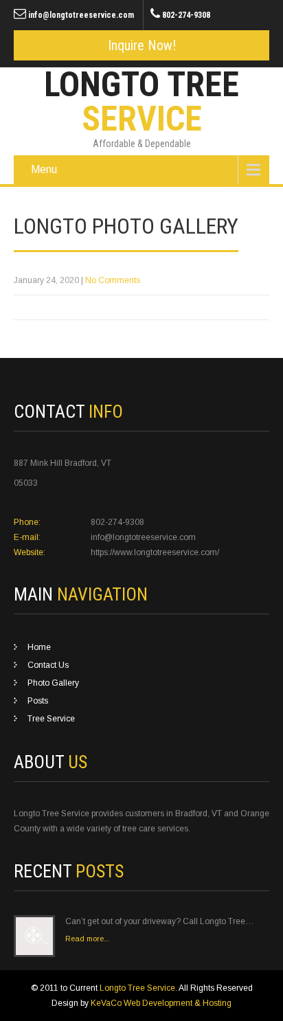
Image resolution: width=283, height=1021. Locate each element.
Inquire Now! (142, 45)
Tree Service (51, 718)
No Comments (112, 280)
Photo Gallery (53, 683)
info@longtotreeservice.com (81, 15)
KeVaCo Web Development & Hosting (161, 1003)
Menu (44, 169)
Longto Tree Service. (139, 988)
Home (39, 647)
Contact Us (48, 665)
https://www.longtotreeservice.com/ (155, 552)
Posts (37, 701)
